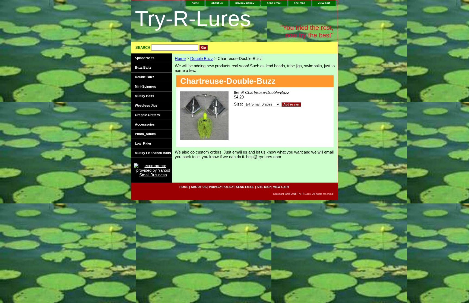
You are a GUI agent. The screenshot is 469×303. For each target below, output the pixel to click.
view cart (324, 2)
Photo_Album (145, 134)
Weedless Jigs (146, 105)
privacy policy (244, 2)
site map (299, 2)
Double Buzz (201, 58)
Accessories (145, 124)
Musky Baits (144, 96)
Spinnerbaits (144, 58)
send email (274, 2)
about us (217, 2)
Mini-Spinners (145, 86)
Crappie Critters (147, 115)
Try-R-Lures (193, 19)
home (195, 2)
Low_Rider (143, 143)
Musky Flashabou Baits (153, 153)
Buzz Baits (143, 67)
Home (180, 58)
